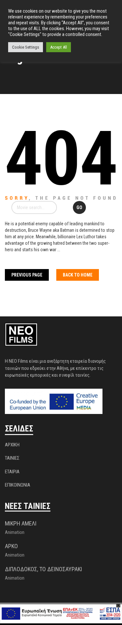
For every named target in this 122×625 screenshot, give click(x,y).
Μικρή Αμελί (20, 523)
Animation (14, 532)
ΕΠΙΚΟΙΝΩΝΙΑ (17, 485)
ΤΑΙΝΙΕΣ (12, 458)
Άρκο (11, 546)
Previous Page (26, 274)
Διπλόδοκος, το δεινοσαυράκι (43, 569)
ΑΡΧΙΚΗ (12, 445)
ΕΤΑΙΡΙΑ (12, 472)
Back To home (77, 274)
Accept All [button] (58, 47)
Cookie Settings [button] (25, 47)
